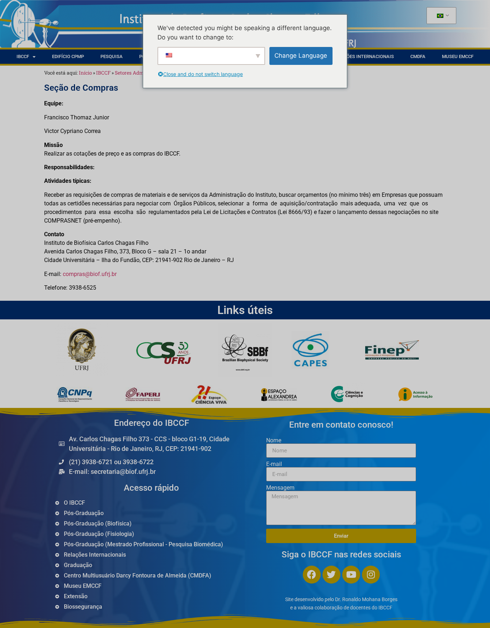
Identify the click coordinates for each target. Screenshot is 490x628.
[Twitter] (331, 575)
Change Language (300, 55)
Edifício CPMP (68, 56)
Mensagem (280, 488)
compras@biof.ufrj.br (90, 274)
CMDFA (417, 56)
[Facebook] (312, 575)
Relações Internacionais (363, 56)
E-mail (274, 464)
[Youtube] (351, 575)
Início (85, 73)
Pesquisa (111, 56)
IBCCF (23, 56)
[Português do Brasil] (440, 16)
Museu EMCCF (457, 56)
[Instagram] (371, 575)
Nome (273, 440)
